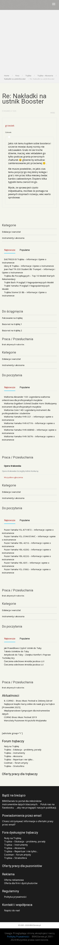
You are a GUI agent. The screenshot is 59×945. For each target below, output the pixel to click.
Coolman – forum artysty (16, 762)
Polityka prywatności (15, 896)
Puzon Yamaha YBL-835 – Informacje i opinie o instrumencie (25, 564)
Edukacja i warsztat (11, 231)
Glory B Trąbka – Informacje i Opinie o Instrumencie (29, 265)
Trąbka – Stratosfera (14, 766)
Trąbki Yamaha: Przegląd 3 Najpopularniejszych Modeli (26, 287)
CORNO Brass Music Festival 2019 (20, 717)
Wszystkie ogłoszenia (13, 477)
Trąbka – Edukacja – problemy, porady (22, 749)
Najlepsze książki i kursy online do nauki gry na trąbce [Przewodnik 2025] (28, 706)
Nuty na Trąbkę (11, 746)
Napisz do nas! (12, 910)
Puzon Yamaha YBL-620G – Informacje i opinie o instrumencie (26, 551)
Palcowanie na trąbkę (12, 317)
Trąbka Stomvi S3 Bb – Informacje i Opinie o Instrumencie (24, 294)
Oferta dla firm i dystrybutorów (20, 883)
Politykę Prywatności (18, 936)
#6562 (52, 113)
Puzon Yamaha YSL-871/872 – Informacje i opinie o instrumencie (28, 531)
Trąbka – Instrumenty (14, 752)
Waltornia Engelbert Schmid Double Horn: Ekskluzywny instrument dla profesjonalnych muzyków (29, 405)
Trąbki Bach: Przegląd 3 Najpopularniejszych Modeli (29, 282)
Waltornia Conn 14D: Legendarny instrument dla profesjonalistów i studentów (26, 412)
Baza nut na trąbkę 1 (12, 324)
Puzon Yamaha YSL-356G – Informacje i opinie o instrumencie (26, 571)
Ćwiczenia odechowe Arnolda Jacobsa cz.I (24, 664)
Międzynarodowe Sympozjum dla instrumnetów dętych (26, 712)
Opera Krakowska (12, 465)
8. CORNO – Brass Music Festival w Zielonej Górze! (28, 700)
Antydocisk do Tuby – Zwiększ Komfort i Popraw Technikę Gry (26, 656)
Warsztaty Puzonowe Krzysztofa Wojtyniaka (25, 720)
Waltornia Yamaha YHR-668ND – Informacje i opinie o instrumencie (29, 431)
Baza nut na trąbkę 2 (12, 330)
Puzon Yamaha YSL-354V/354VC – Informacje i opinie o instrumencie (29, 538)
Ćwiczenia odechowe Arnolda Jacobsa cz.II (24, 661)
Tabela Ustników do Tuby (16, 651)
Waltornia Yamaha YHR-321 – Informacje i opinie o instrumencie (27, 418)
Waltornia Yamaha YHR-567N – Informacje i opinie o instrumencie (28, 438)
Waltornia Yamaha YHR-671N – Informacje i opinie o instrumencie (28, 425)
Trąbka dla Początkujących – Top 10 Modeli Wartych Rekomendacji (28, 277)
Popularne (25, 250)
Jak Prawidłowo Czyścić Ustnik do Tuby (22, 648)
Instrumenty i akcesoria (13, 237)
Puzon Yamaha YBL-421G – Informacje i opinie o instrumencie (26, 544)
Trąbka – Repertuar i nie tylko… (19, 759)
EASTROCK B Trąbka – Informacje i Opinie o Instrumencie (24, 261)
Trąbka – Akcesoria (13, 756)
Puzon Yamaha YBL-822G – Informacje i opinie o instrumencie (26, 558)
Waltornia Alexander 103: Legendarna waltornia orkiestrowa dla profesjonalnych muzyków (26, 398)
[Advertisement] (29, 43)
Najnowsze (9, 250)
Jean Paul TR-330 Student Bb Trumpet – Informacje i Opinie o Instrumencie (28, 271)
